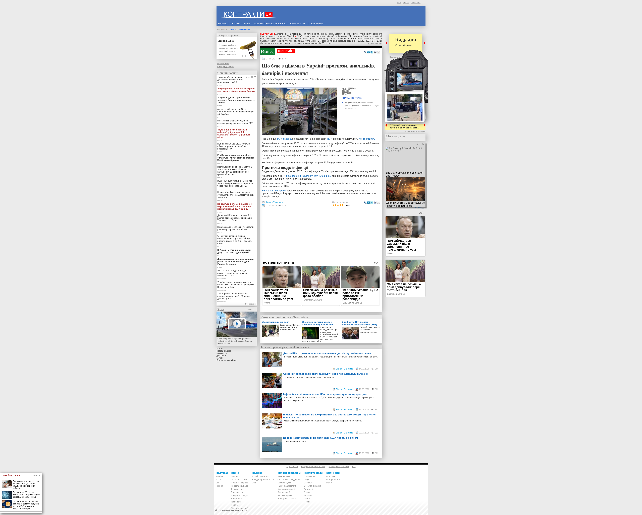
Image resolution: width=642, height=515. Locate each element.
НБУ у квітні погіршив (274, 190)
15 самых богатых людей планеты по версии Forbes (318, 323)
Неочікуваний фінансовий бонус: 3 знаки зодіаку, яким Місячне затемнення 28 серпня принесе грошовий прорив (234, 171)
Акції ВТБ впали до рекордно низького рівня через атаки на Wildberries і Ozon (232, 273)
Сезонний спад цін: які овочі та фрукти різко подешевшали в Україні (325, 373)
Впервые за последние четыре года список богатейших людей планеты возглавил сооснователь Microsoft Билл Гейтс (320, 333)
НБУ (329, 138)
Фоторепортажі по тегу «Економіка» (284, 317)
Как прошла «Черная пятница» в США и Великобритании (290, 327)
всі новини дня (375, 43)
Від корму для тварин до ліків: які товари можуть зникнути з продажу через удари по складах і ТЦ (235, 183)
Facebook (415, 3)
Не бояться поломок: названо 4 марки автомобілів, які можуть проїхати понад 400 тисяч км (234, 206)
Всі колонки (223, 63)
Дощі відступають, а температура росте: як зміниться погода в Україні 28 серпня (321, 42)
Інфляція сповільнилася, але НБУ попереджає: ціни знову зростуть (324, 394)
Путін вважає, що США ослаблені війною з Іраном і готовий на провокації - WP (234, 146)
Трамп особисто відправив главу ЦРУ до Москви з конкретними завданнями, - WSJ (236, 79)
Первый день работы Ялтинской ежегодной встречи (370, 329)
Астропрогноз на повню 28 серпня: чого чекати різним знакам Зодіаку (308, 34)
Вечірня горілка (227, 35)
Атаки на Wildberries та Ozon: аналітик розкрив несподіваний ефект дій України (236, 111)
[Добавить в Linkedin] (368, 52)
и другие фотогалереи (415, 131)
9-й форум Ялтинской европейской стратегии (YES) (359, 323)
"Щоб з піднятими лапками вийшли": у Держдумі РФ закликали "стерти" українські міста (233, 133)
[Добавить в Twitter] (371, 52)
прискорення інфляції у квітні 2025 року (308, 175)
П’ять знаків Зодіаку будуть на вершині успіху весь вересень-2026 (235, 121)
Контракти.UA (367, 138)
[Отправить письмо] (378, 52)
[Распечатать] (375, 52)
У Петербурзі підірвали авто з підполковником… (404, 126)
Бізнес (233, 30)
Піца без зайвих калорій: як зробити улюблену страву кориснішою (235, 228)
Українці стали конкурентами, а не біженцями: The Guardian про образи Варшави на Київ (235, 284)
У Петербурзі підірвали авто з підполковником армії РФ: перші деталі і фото (233, 296)
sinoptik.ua (232, 360)
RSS (399, 3)
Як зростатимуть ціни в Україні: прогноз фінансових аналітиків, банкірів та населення (362, 105)
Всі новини (250, 304)
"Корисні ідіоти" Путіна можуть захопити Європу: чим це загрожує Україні (236, 100)
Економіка (245, 30)
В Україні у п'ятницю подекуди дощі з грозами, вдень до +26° (347, 41)
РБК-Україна (284, 138)
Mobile (406, 3)
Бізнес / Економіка (275, 202)
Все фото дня (396, 57)
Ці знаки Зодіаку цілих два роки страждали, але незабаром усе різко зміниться (235, 195)
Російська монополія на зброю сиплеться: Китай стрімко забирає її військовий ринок (308, 38)
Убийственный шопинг (275, 322)
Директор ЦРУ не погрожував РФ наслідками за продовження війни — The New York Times (235, 218)
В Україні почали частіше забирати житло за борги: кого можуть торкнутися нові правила (329, 416)
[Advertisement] (321, 233)
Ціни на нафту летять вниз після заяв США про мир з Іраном (320, 437)
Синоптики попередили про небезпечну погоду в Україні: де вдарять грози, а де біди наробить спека (234, 240)
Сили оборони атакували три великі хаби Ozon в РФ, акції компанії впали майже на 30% (235, 341)
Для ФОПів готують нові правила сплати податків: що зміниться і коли (327, 353)
